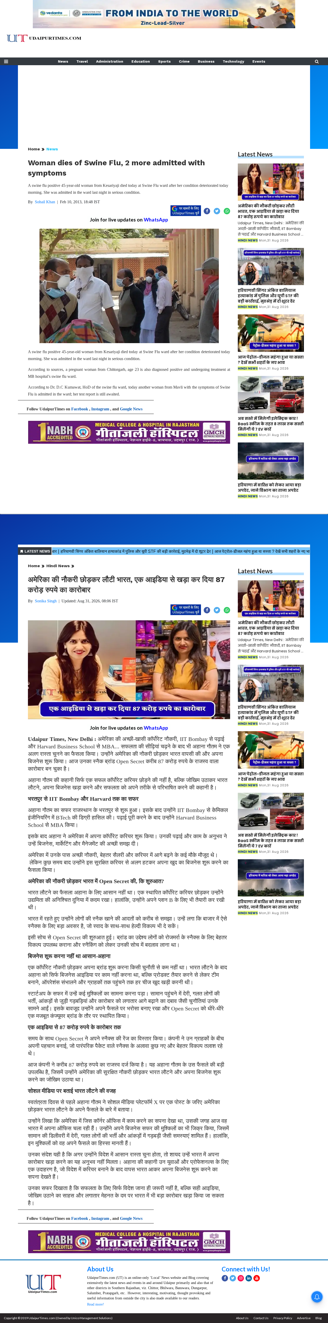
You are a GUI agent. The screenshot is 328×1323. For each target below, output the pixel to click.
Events (258, 61)
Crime (184, 61)
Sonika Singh (46, 601)
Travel (82, 61)
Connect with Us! (246, 1269)
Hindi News (58, 565)
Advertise (304, 1318)
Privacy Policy (282, 1318)
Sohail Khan (45, 202)
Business (206, 61)
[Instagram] (241, 1278)
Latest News (255, 154)
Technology (233, 61)
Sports (164, 61)
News (63, 61)
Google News (131, 409)
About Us (100, 1269)
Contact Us (261, 1318)
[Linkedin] (248, 1278)
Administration (109, 61)
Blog (318, 1318)
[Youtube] (256, 1278)
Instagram (100, 409)
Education (140, 61)
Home (34, 149)
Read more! (95, 1304)
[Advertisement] (164, 101)
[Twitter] (233, 1278)
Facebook (79, 409)
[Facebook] (225, 1278)
